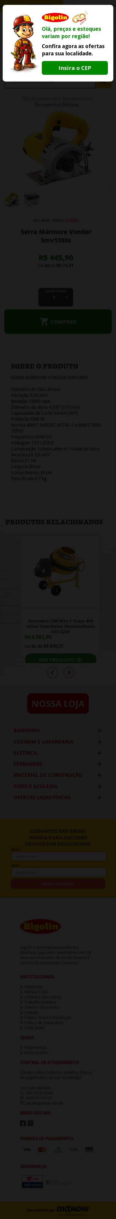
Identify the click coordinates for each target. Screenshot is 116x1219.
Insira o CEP (75, 68)
